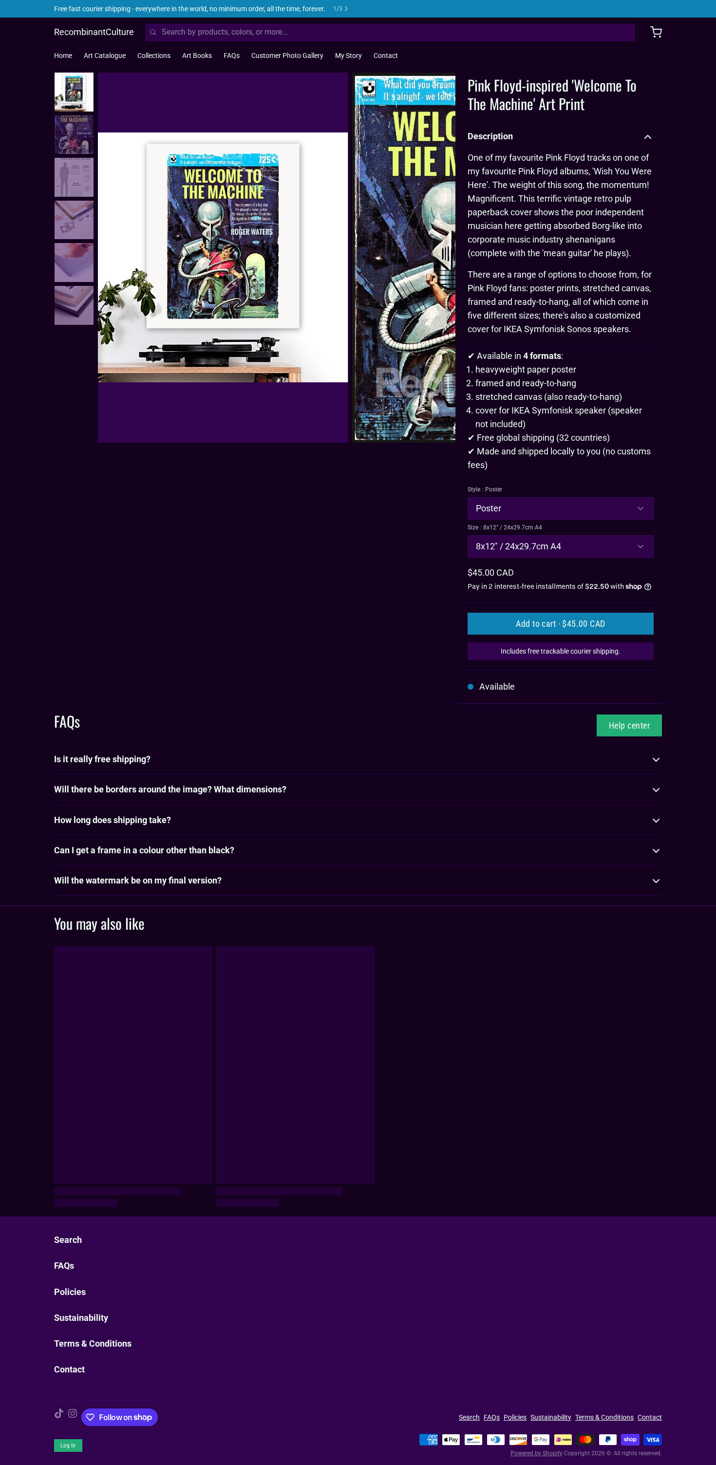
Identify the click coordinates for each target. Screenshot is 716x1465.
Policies (70, 1292)
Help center (629, 725)
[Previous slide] (113, 256)
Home (63, 55)
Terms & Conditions (93, 1343)
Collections (153, 55)
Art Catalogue (105, 55)
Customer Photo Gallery (287, 55)
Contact (386, 55)
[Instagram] (72, 1417)
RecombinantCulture (94, 32)
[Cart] (652, 32)
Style (485, 489)
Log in (68, 1445)
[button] (561, 624)
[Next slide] (440, 256)
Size (505, 527)
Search (68, 1240)
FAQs (232, 55)
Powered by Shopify (536, 1453)
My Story (348, 55)
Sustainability (81, 1318)
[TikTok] (59, 1417)
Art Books (197, 55)
